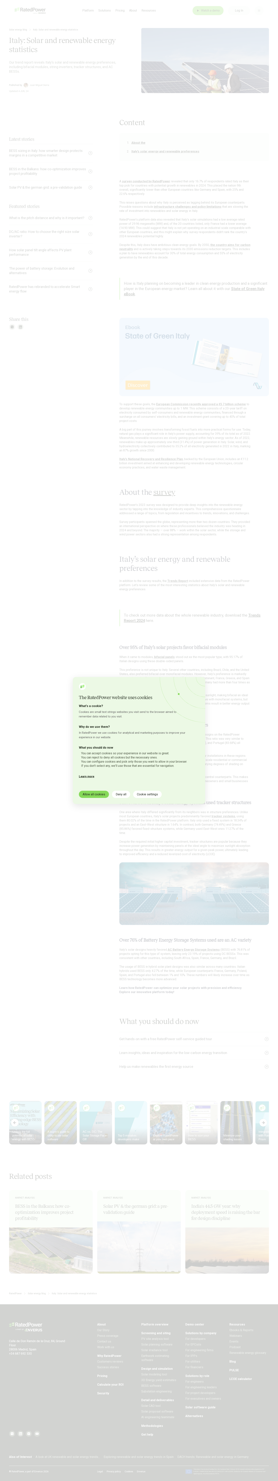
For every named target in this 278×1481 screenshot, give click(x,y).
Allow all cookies (94, 794)
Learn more (86, 776)
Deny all (121, 794)
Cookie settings (147, 794)
